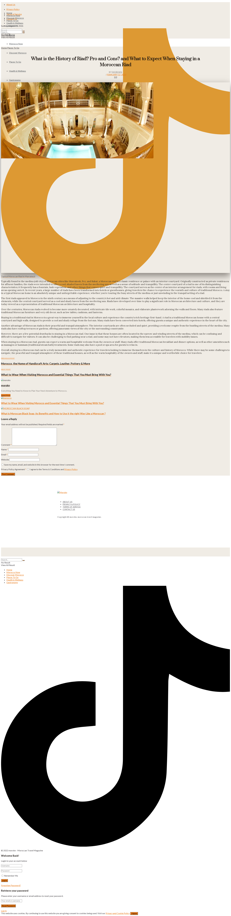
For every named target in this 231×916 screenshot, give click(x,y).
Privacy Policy (13, 9)
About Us (10, 4)
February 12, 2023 (116, 74)
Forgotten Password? (11, 885)
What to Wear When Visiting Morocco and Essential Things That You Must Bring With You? (52, 403)
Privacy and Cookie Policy (117, 913)
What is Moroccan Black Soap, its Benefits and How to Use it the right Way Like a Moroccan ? (53, 413)
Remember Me (11, 875)
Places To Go (12, 20)
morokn (117, 72)
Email (4, 454)
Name (4, 449)
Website (5, 459)
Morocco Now (13, 15)
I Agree (134, 913)
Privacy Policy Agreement (13, 469)
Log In (4, 910)
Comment (6, 444)
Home (9, 13)
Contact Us (69, 509)
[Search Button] (23, 32)
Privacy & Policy (71, 504)
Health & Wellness (14, 23)
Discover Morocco (15, 18)
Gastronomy (12, 25)
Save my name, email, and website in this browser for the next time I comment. (39, 464)
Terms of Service (72, 507)
